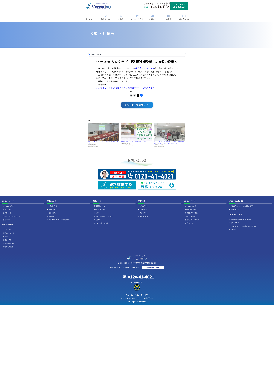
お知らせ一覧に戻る (135, 105)
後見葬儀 (51, 216)
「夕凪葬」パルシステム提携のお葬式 (242, 206)
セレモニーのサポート (137, 19)
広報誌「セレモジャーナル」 (12, 216)
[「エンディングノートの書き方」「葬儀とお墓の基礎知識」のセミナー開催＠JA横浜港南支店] (169, 132)
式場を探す (121, 19)
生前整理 (233, 229)
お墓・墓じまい (235, 223)
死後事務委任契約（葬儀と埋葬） (241, 219)
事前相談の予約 (8, 247)
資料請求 (6, 236)
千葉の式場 (143, 209)
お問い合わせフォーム (152, 267)
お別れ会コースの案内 (192, 220)
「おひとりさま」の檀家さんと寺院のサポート (245, 226)
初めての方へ (90, 19)
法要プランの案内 (190, 216)
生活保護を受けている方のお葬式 (59, 220)
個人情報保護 (115, 267)
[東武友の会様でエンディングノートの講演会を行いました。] (103, 132)
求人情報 (126, 267)
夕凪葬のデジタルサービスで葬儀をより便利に (134, 141)
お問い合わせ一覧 (8, 233)
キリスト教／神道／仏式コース (104, 216)
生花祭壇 (97, 220)
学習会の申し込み (8, 243)
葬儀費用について (99, 206)
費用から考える (105, 19)
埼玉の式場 (143, 213)
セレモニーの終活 (190, 206)
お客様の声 (152, 19)
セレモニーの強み (8, 206)
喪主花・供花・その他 (101, 223)
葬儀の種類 (52, 213)
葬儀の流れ (52, 209)
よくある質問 (7, 229)
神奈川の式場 (144, 216)
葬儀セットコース (99, 209)
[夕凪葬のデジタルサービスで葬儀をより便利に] (136, 132)
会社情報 (168, 19)
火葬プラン (97, 213)
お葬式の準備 (53, 206)
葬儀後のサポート (190, 209)
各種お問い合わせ (184, 19)
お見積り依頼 (7, 240)
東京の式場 (143, 206)
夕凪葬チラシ (235, 209)
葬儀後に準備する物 (191, 213)
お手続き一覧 (189, 223)
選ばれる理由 (7, 209)
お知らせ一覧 (7, 213)
